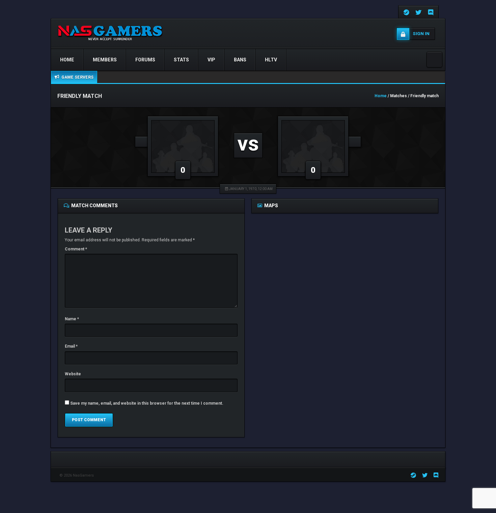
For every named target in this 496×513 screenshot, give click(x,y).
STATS (181, 59)
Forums (145, 59)
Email (71, 346)
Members (105, 59)
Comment (76, 249)
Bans (240, 59)
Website (73, 374)
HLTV (271, 59)
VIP (211, 59)
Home (67, 59)
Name (72, 319)
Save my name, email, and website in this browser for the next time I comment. (146, 403)
